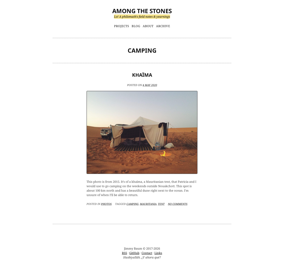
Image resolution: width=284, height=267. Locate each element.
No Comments (177, 204)
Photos (106, 204)
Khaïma (142, 75)
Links (158, 253)
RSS (124, 253)
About (148, 26)
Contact (147, 253)
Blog (136, 26)
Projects (121, 26)
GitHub (134, 253)
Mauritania (148, 204)
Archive (163, 26)
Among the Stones (142, 11)
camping (132, 204)
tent (161, 204)
